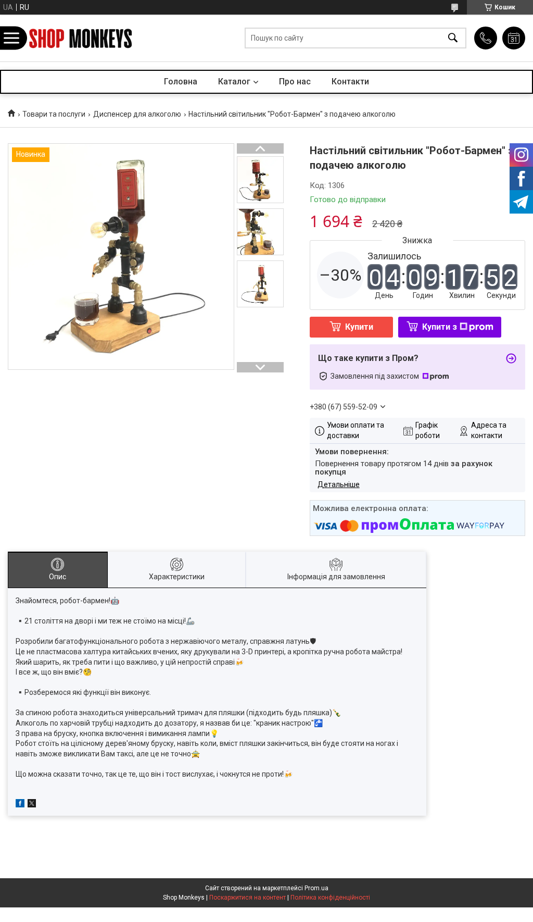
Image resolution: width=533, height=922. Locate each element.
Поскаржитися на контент (247, 897)
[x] (32, 805)
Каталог (234, 81)
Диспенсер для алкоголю (137, 114)
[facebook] (20, 805)
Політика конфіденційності (330, 897)
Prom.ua (316, 888)
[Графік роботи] (513, 38)
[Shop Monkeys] (81, 38)
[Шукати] (452, 38)
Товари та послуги (53, 114)
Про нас (295, 81)
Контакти (350, 81)
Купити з (439, 327)
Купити (359, 327)
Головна (180, 81)
